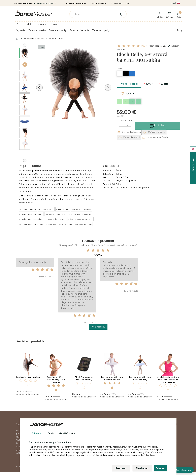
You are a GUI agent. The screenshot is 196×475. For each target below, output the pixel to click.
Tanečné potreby (37, 30)
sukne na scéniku (46, 209)
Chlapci (54, 24)
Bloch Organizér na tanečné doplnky (84, 378)
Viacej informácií (67, 433)
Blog (179, 30)
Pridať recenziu (98, 326)
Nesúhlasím (142, 468)
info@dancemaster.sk (76, 3)
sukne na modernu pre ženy (80, 219)
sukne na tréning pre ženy (80, 224)
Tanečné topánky (57, 30)
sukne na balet (62, 209)
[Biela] (120, 76)
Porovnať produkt (131, 137)
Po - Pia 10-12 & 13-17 (120, 3)
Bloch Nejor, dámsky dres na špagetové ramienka (56, 379)
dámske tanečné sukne (82, 209)
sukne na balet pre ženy (55, 219)
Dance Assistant (98, 3)
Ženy (19, 24)
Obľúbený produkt (156, 132)
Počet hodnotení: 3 (154, 45)
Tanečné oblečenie (79, 30)
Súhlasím (160, 468)
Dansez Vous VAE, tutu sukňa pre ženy (140, 378)
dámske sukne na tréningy (31, 214)
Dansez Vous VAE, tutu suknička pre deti (112, 378)
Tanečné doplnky (101, 30)
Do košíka (159, 125)
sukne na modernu (28, 209)
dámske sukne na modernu (80, 214)
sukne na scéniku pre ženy (31, 224)
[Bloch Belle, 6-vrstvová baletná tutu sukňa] (73, 83)
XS (119, 101)
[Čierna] (126, 76)
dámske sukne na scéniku (31, 219)
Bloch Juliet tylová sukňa (28, 377)
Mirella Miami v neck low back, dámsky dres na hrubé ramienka (168, 379)
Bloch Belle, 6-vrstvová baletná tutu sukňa (43, 38)
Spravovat (121, 468)
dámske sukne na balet (55, 214)
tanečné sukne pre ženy (55, 224)
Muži (29, 24)
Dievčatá (41, 24)
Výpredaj (21, 30)
